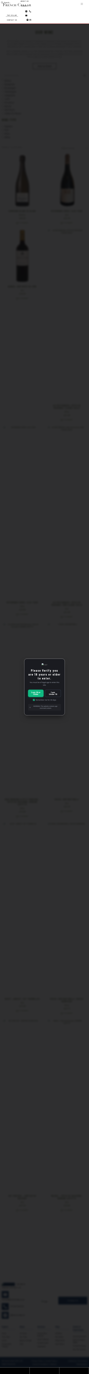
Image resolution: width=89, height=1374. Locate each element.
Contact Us (12, 20)
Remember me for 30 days (46, 700)
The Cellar (12, 15)
